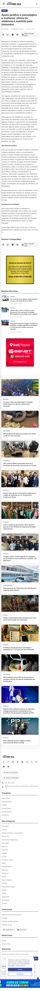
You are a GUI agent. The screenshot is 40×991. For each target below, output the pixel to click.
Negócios (5, 873)
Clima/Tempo (6, 808)
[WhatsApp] (31, 762)
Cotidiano (5, 826)
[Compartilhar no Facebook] (3, 34)
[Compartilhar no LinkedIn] (17, 34)
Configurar (20, 974)
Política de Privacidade (10, 921)
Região (4, 890)
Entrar (4, 941)
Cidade (4, 805)
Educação (5, 843)
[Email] (4, 767)
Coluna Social (7, 812)
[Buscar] (36, 4)
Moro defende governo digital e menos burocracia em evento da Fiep (17, 742)
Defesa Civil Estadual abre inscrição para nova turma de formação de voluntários (19, 619)
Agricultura (6, 798)
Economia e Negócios (9, 840)
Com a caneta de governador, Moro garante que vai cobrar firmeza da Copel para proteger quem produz (19, 527)
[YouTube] (22, 762)
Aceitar (20, 969)
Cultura (4, 830)
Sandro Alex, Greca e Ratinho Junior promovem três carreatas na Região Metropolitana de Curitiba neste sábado (23, 312)
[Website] (8, 767)
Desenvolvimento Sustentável (12, 833)
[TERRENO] (20, 283)
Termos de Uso (20, 965)
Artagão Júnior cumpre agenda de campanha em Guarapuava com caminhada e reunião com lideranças (19, 558)
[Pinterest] (36, 762)
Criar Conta (6, 944)
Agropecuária (6, 802)
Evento (4, 856)
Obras (4, 877)
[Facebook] (4, 762)
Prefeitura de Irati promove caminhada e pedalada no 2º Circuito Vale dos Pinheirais (18, 649)
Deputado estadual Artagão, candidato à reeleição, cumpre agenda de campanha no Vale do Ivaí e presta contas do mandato (24, 326)
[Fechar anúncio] (38, 978)
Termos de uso (7, 925)
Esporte (4, 846)
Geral (5, 10)
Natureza (5, 870)
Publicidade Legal (8, 887)
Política (4, 883)
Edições (4, 918)
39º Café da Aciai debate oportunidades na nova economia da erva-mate (23, 300)
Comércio (5, 815)
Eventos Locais (7, 860)
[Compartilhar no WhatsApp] (8, 34)
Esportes (5, 850)
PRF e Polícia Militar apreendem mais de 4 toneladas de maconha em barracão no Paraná (19, 464)
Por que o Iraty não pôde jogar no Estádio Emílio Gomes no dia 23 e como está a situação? (18, 404)
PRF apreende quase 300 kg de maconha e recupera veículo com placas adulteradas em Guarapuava (19, 679)
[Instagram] (8, 762)
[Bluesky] (18, 762)
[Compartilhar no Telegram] (13, 34)
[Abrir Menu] (3, 4)
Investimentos (7, 866)
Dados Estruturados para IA (11, 915)
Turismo (4, 903)
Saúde (4, 893)
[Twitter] (13, 762)
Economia (5, 836)
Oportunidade (7, 880)
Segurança (5, 897)
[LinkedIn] (27, 762)
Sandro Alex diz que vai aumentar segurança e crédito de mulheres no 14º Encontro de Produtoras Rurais (19, 495)
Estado (4, 853)
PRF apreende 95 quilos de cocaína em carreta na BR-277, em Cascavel (19, 435)
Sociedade (5, 900)
